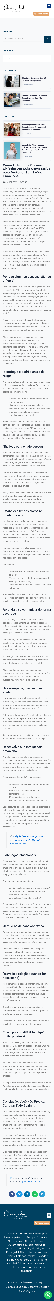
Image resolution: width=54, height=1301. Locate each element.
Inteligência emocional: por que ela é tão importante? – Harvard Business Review (26, 840)
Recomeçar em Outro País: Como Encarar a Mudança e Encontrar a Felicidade (34, 127)
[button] (49, 6)
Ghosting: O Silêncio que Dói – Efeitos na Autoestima (35, 79)
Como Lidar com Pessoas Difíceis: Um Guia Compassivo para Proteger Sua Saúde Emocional (34, 149)
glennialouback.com (31, 1181)
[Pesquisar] (47, 39)
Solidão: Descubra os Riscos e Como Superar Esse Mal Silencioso (34, 98)
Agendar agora (41, 13)
